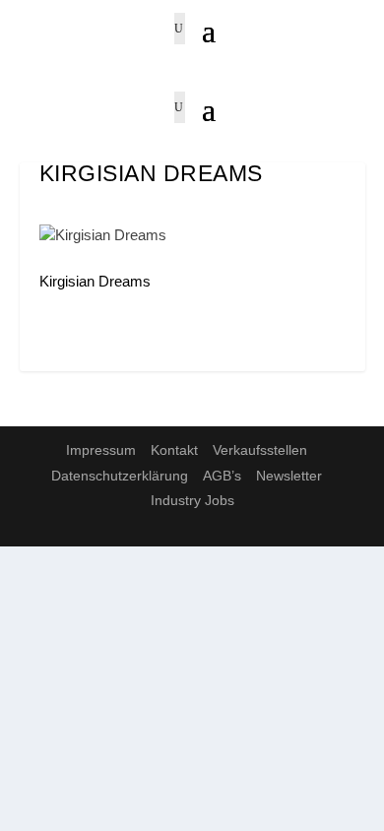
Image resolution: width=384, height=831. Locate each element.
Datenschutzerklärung (119, 475)
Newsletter (289, 475)
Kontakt (174, 450)
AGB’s (222, 475)
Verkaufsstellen (260, 450)
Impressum (101, 450)
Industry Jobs (192, 500)
